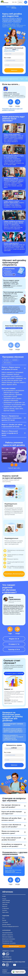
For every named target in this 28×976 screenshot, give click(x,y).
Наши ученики (6, 902)
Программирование (7, 932)
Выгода (4, 920)
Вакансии (4, 906)
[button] (14, 574)
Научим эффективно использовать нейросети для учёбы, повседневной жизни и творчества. (13, 871)
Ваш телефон (7, 57)
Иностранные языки (7, 941)
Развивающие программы (9, 943)
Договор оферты (6, 924)
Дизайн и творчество (13, 7)
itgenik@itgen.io (6, 957)
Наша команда (6, 900)
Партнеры (4, 904)
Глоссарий (5, 922)
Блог (3, 918)
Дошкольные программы (8, 939)
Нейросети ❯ (8, 868)
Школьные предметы (7, 936)
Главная (8, 6)
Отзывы (4, 898)
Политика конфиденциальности (10, 926)
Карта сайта (5, 912)
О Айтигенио (5, 908)
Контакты (4, 910)
